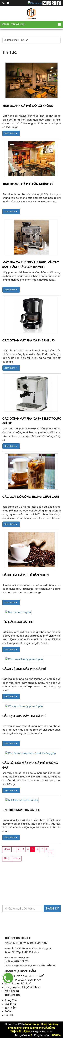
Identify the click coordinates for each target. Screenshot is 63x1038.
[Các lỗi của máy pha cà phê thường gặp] (30, 754)
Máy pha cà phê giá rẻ (18, 983)
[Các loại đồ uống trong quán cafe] (31, 472)
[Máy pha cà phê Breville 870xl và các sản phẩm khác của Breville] (31, 238)
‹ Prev (7, 849)
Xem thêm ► (11, 133)
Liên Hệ (9, 1015)
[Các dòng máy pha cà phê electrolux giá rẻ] (31, 394)
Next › (7, 858)
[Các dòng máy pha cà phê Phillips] (31, 316)
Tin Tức (8, 1011)
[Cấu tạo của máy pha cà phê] (24, 707)
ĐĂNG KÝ (52, 908)
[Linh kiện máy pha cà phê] (22, 801)
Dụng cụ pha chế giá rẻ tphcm (22, 987)
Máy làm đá (12, 991)
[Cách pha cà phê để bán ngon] (31, 550)
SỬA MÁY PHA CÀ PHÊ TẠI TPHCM (23, 980)
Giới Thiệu (10, 1004)
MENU (5, 24)
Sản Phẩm (10, 1008)
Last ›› (17, 858)
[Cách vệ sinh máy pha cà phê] (24, 660)
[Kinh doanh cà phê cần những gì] (31, 159)
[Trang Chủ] (31, 13)
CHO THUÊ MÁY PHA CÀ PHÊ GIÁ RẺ (24, 976)
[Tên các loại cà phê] (18, 613)
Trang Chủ (18, 24)
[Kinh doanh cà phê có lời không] (31, 81)
